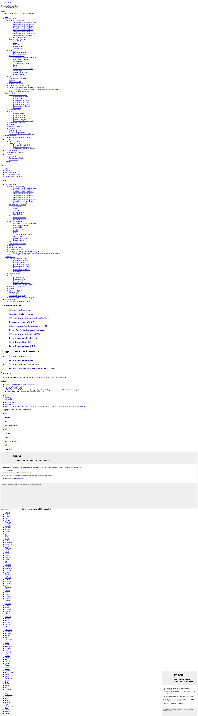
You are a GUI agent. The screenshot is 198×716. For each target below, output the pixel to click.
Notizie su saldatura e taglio (22, 147)
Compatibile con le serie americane (24, 22)
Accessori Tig (17, 61)
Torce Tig (12, 50)
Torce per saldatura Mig (17, 20)
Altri (10, 76)
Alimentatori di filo (15, 82)
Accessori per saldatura (16, 56)
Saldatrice (12, 80)
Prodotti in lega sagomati (17, 132)
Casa (6, 17)
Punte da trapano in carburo (18, 95)
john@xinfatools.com (12, 13)
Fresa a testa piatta (19, 115)
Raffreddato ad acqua (20, 54)
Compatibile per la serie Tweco (23, 35)
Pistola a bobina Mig (20, 37)
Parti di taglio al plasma (20, 59)
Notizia (7, 139)
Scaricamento (13, 160)
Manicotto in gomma (20, 72)
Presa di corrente (18, 74)
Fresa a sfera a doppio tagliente (23, 121)
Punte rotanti (17, 108)
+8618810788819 (11, 425)
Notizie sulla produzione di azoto (24, 149)
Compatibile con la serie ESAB (23, 28)
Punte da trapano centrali (21, 97)
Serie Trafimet (17, 48)
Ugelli (15, 67)
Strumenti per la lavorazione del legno (21, 134)
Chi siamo (8, 154)
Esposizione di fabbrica (16, 158)
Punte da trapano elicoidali (21, 106)
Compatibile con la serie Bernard (24, 24)
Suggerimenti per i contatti (21, 63)
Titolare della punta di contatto (23, 69)
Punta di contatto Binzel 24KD (22, 346)
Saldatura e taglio (10, 19)
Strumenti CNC (10, 93)
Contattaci (8, 162)
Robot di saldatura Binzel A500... (23, 338)
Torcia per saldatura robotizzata (19, 91)
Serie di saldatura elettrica (17, 78)
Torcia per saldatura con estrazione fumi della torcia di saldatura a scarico (37, 89)
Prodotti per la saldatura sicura (19, 85)
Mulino (11, 111)
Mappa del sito (10, 402)
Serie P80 (16, 45)
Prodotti (7, 170)
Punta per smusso (19, 98)
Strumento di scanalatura (17, 123)
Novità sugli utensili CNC (21, 145)
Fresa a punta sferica (20, 113)
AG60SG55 (17, 41)
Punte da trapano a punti (21, 102)
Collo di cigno (17, 71)
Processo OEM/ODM (16, 152)
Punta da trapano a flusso (21, 100)
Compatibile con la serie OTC (23, 32)
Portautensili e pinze (15, 130)
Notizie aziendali (14, 141)
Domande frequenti (11, 150)
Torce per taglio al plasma (17, 39)
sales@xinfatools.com (27, 13)
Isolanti (15, 65)
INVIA (3, 381)
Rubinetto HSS (14, 128)
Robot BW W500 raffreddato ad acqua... (26, 330)
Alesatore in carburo (15, 126)
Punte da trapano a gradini (21, 104)
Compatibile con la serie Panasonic (24, 33)
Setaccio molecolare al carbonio (19, 137)
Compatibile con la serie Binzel (23, 26)
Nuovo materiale (10, 136)
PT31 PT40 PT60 (19, 46)
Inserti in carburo (14, 110)
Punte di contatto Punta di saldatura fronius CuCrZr (31, 368)
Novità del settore (15, 143)
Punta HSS (12, 124)
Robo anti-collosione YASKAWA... (23, 322)
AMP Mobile (9, 404)
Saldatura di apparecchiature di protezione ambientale (26, 87)
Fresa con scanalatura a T (21, 119)
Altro (15, 43)
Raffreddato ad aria (19, 52)
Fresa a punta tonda (19, 117)
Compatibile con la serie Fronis (23, 30)
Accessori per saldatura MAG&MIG (25, 58)
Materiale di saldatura (16, 84)
